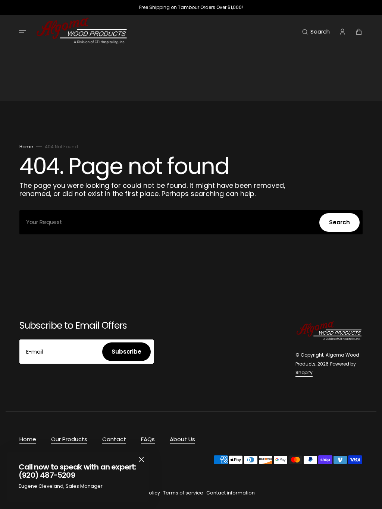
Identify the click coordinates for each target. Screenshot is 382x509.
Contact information (230, 493)
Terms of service (183, 493)
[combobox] (191, 222)
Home (26, 146)
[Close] (141, 459)
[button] (22, 31)
